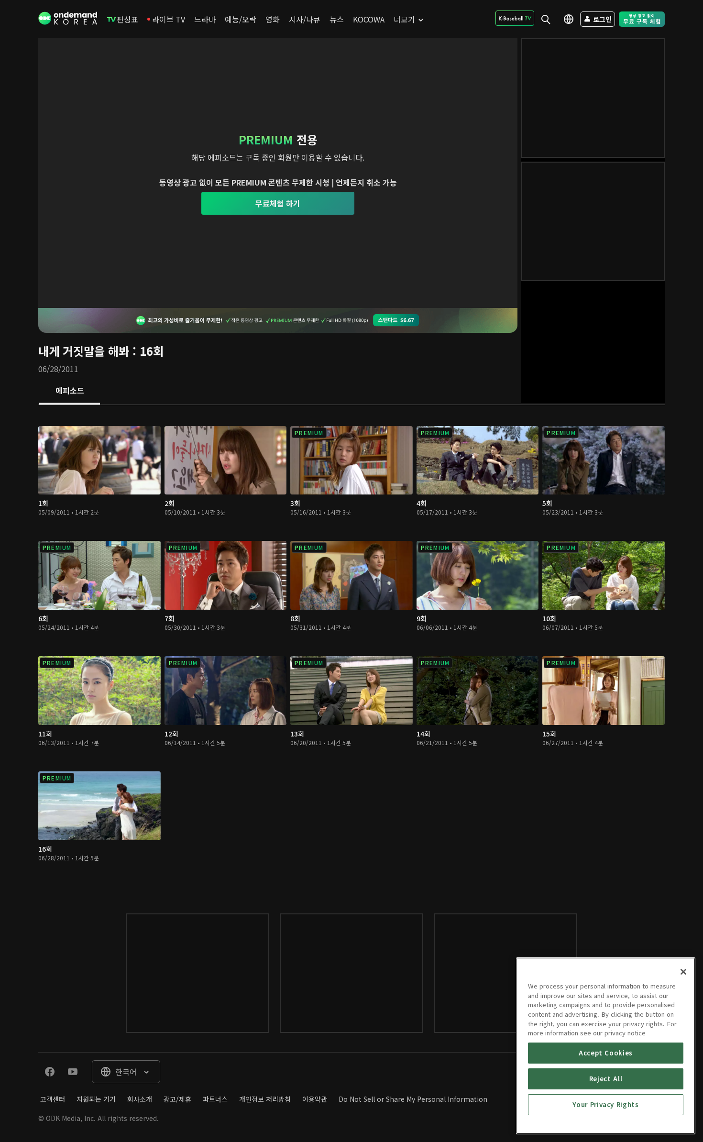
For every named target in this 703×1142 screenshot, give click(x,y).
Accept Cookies (606, 1052)
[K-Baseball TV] (514, 18)
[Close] (683, 971)
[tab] (69, 391)
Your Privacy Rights (605, 1104)
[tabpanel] (351, 649)
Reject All (606, 1078)
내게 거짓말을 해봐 (83, 350)
